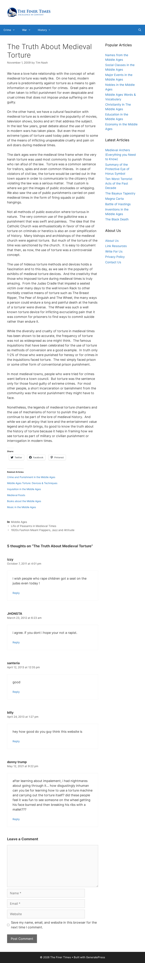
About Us (112, 240)
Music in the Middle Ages (21, 507)
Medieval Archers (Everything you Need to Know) (120, 154)
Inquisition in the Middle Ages (24, 489)
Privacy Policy (115, 257)
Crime (7, 30)
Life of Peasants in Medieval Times (33, 526)
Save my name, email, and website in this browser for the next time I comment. (54, 925)
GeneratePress (95, 957)
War (24, 30)
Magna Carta (114, 198)
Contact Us (113, 262)
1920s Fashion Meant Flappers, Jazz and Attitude (42, 530)
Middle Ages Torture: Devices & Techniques (32, 483)
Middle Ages (19, 522)
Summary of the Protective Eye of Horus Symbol (117, 169)
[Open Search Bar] (140, 30)
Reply (16, 593)
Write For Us (114, 251)
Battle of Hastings (118, 204)
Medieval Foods (16, 495)
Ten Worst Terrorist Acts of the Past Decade (118, 183)
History (42, 30)
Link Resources (116, 246)
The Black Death (117, 219)
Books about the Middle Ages (24, 501)
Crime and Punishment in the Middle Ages (31, 477)
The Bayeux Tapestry (120, 193)
